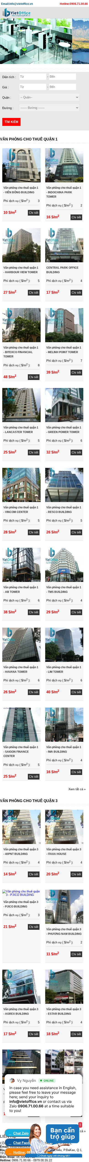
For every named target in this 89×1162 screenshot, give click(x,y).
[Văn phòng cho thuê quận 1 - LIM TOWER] (64, 661)
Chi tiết (33, 212)
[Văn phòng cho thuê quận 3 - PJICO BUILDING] (21, 895)
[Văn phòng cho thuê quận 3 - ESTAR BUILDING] (64, 1002)
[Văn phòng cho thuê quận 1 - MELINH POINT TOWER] (64, 341)
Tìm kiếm (11, 122)
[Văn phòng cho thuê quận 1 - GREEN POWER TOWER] (64, 421)
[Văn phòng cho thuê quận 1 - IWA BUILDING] (64, 740)
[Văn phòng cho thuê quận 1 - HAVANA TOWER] (21, 661)
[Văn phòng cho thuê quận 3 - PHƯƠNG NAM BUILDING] (64, 923)
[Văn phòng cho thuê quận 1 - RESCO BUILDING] (64, 501)
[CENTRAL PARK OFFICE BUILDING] (64, 261)
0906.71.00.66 (30, 1106)
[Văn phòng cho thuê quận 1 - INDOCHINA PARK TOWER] (64, 181)
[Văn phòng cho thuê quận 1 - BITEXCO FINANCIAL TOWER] (21, 341)
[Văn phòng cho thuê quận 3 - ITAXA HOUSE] (64, 843)
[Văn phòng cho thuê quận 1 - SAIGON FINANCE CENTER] (21, 740)
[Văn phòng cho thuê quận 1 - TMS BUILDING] (64, 581)
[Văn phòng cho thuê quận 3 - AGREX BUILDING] (21, 1002)
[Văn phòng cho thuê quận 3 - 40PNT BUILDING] (21, 843)
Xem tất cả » (77, 789)
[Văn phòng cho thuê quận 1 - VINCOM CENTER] (21, 501)
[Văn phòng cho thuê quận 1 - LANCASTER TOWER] (21, 421)
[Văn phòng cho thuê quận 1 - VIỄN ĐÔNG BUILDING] (21, 181)
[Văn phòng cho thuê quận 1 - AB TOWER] (21, 581)
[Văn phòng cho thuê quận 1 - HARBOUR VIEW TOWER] (21, 261)
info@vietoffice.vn (25, 1101)
